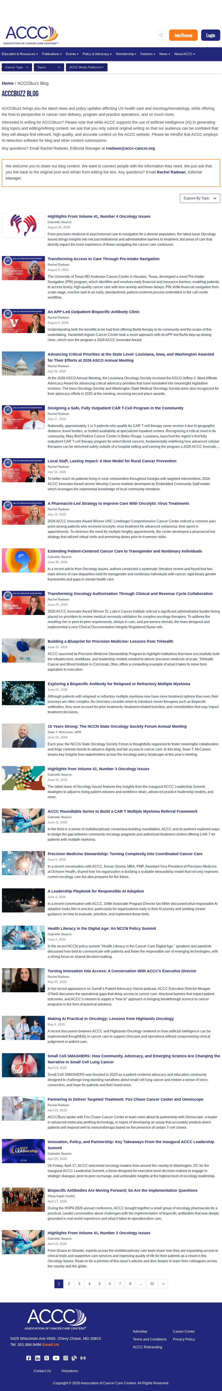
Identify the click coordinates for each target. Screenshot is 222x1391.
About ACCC (183, 54)
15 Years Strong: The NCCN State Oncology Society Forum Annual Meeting (117, 726)
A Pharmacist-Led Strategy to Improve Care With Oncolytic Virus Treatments (118, 503)
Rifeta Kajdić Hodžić (61, 1196)
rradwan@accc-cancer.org (130, 148)
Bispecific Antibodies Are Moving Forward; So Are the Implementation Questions (123, 1190)
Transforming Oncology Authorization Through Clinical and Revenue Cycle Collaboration (130, 594)
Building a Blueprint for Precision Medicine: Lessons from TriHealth (110, 641)
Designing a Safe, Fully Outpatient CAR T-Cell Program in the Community (115, 408)
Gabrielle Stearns (60, 222)
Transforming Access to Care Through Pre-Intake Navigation (104, 259)
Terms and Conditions (149, 1339)
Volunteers (69, 1371)
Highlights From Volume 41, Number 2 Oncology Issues (99, 1233)
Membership (125, 54)
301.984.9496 (29, 1344)
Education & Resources (18, 54)
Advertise (140, 1331)
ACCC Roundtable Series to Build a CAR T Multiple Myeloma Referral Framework (123, 811)
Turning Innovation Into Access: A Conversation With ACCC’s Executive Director (122, 971)
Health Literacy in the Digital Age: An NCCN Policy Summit (102, 928)
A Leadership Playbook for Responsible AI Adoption (96, 891)
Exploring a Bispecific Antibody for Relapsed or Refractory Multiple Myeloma (119, 684)
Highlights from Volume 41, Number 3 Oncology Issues (98, 769)
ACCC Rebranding (147, 1347)
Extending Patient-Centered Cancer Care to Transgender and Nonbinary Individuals (125, 551)
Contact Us (42, 1371)
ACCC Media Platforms (85, 67)
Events (71, 54)
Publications (50, 54)
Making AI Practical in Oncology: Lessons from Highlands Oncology (111, 1019)
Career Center (184, 1331)
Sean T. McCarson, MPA (64, 732)
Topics (41, 67)
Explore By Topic (197, 198)
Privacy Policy (184, 1339)
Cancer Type (14, 67)
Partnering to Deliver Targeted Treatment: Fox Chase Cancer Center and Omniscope (125, 1099)
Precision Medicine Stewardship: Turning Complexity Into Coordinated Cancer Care (125, 854)
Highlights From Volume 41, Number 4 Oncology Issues (99, 216)
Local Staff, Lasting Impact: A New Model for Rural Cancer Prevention (112, 461)
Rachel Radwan (171, 172)
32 (152, 1284)
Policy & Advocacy (96, 54)
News (163, 54)
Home (8, 83)
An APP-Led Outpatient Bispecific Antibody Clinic (94, 312)
